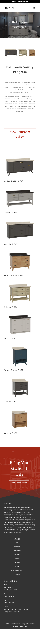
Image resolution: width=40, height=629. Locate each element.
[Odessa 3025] (20, 209)
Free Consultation (20, 1)
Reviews (17, 562)
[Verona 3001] (20, 336)
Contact (17, 574)
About (17, 566)
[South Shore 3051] (20, 273)
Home (17, 543)
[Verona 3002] (20, 430)
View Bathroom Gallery (20, 134)
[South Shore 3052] (20, 367)
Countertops (17, 551)
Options (17, 555)
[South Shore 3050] (20, 178)
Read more (19, 532)
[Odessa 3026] (20, 304)
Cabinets (17, 547)
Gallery (17, 558)
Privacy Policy (23, 626)
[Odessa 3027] (20, 399)
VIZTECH (15, 626)
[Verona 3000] (20, 241)
